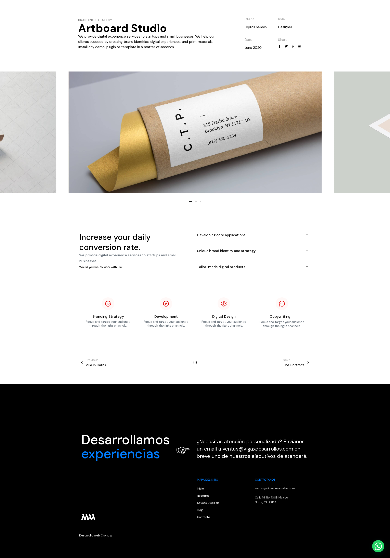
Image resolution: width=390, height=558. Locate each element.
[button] (372, 9)
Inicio (274, 9)
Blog (332, 9)
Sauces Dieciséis (208, 503)
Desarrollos (314, 9)
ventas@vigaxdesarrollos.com (258, 448)
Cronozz (106, 535)
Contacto (350, 9)
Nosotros (291, 9)
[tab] (253, 235)
